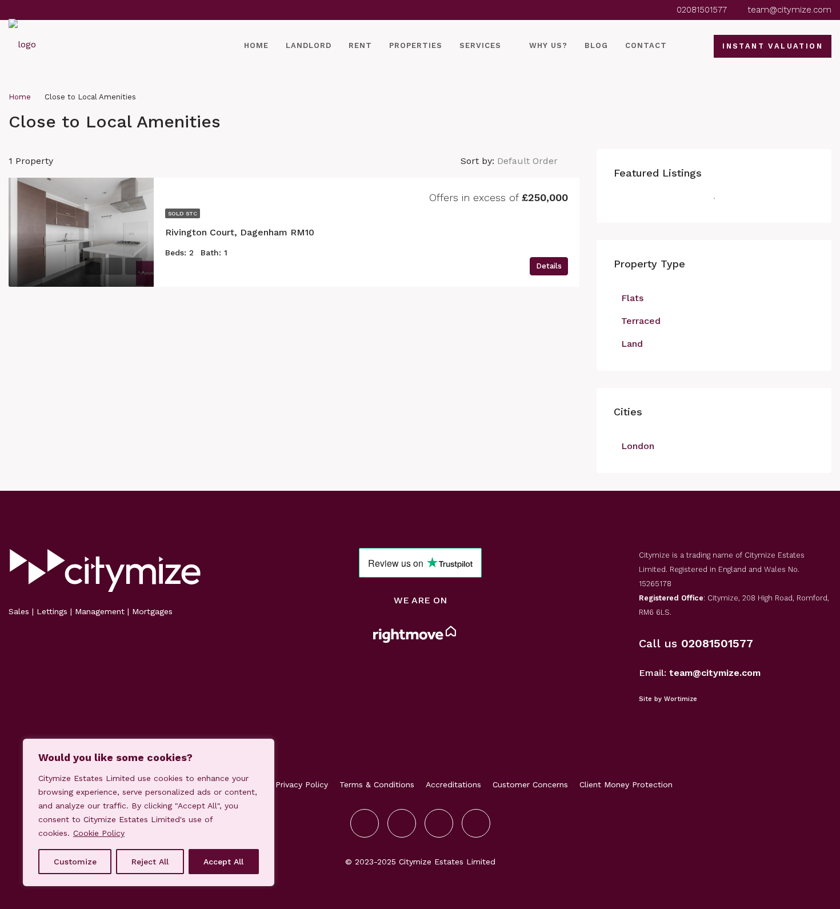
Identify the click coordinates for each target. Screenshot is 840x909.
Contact (646, 45)
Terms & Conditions (376, 784)
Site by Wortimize (668, 699)
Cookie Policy (99, 833)
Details (549, 266)
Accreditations (453, 784)
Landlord (308, 45)
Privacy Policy (301, 784)
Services (480, 45)
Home (256, 45)
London (637, 446)
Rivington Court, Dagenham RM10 (239, 232)
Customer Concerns (530, 784)
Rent (360, 45)
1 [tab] (720, 203)
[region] (148, 812)
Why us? (548, 45)
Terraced (641, 320)
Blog (596, 45)
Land (632, 343)
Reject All (150, 861)
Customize (75, 861)
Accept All (223, 861)
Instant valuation (772, 46)
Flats (632, 298)
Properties (415, 45)
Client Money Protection (626, 784)
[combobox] (536, 161)
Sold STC (182, 213)
